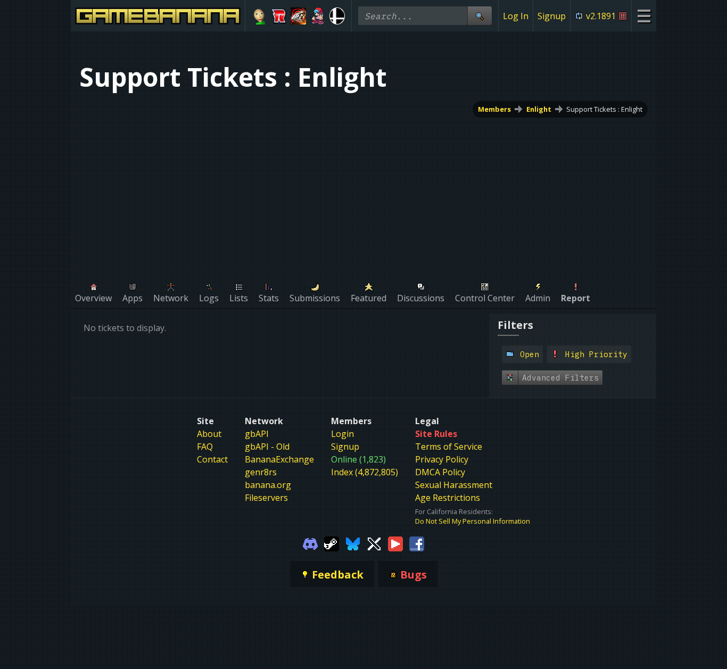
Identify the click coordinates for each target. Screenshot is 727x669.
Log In (515, 16)
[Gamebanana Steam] (331, 543)
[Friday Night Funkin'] (318, 16)
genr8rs (261, 472)
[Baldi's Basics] (259, 16)
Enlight (538, 109)
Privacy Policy (441, 459)
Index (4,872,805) (364, 472)
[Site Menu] (643, 15)
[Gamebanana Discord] (310, 543)
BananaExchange (279, 459)
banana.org (268, 485)
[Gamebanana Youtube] (395, 543)
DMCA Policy (440, 472)
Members (494, 109)
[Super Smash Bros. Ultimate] (337, 16)
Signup (552, 16)
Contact (212, 459)
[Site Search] (479, 15)
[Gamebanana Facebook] (416, 543)
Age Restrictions (447, 497)
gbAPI (257, 434)
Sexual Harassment (453, 485)
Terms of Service (448, 446)
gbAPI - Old (267, 446)
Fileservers (266, 497)
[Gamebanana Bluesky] (352, 543)
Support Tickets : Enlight (604, 109)
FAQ (205, 446)
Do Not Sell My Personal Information (472, 521)
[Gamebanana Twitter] (374, 543)
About (209, 434)
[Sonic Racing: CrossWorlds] (279, 16)
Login (342, 434)
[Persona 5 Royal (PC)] (298, 16)
